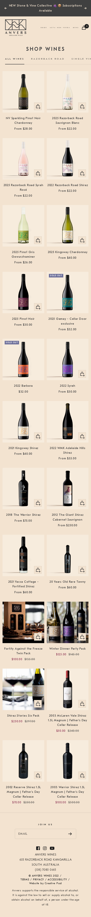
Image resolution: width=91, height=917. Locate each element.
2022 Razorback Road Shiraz (67, 185)
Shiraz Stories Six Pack (23, 715)
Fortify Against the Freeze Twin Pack (23, 651)
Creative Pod (53, 883)
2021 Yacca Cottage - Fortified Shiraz (23, 584)
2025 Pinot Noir (23, 319)
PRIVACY (38, 879)
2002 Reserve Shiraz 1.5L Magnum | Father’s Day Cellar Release (23, 791)
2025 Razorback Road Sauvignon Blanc (67, 120)
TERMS (24, 879)
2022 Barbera (23, 386)
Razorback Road (48, 58)
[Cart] (84, 28)
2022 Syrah (67, 386)
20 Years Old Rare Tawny (68, 582)
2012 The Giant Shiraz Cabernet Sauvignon (68, 517)
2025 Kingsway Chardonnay (68, 252)
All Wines (14, 58)
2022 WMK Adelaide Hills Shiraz (67, 450)
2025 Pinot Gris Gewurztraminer (23, 254)
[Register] (70, 833)
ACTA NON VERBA (60, 27)
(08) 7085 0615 (45, 870)
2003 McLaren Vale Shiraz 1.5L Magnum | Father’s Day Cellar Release (67, 720)
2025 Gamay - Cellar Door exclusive (67, 321)
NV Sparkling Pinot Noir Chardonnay (23, 120)
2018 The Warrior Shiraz (23, 515)
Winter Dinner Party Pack (67, 648)
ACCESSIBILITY (57, 879)
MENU (76, 27)
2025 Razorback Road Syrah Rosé (23, 187)
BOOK (44, 28)
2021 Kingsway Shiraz (23, 448)
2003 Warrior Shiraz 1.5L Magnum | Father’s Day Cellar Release (67, 791)
